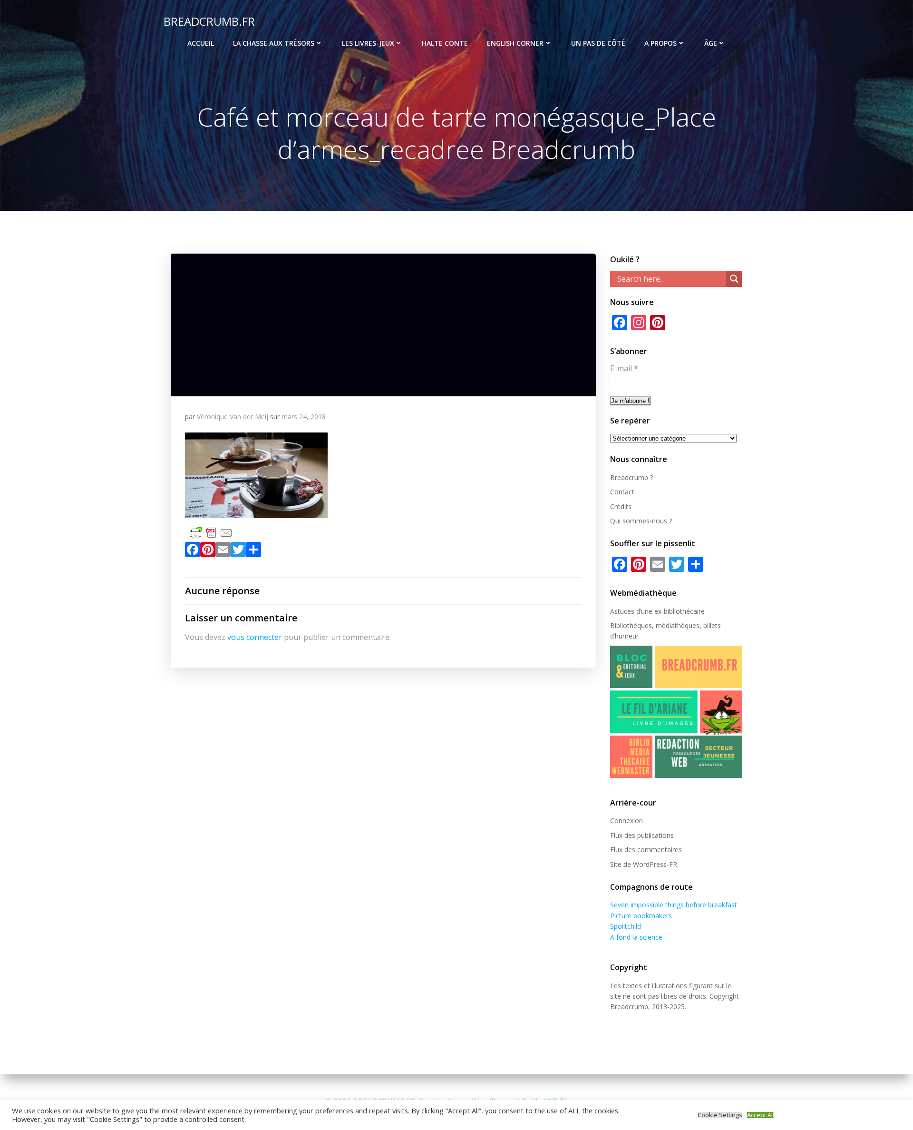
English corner (515, 43)
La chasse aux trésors (273, 43)
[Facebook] (192, 551)
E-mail (624, 368)
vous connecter (254, 637)
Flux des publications (642, 835)
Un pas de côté (598, 43)
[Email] (223, 551)
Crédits (620, 506)
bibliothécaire (684, 611)
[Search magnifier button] (734, 279)
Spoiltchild (625, 926)
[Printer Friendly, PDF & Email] (211, 531)
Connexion (626, 820)
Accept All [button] (760, 1115)
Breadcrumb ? (631, 477)
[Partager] (253, 551)
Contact (622, 491)
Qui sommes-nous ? (641, 520)
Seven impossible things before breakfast (673, 904)
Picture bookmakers (641, 915)
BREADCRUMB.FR (209, 21)
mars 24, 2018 (304, 416)
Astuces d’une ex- (637, 611)
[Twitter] (238, 551)
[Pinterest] (207, 551)
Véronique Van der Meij (232, 416)
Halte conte (445, 43)
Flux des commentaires (646, 849)
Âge (710, 43)
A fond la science (636, 937)
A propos (660, 43)
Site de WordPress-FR (643, 864)
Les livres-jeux (368, 43)
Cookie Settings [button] (720, 1115)
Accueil (200, 43)
